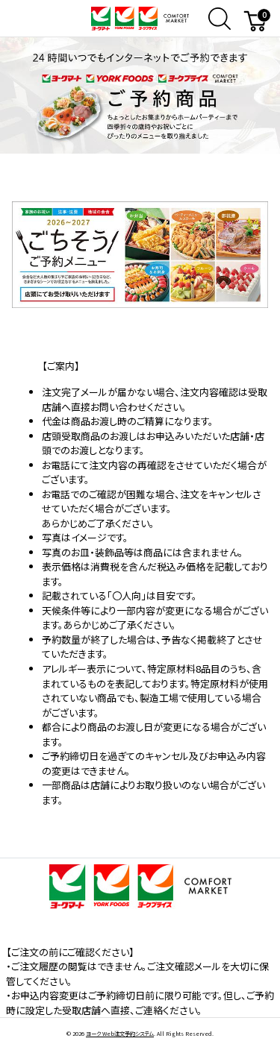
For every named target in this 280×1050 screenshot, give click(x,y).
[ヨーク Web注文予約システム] (139, 17)
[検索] (219, 18)
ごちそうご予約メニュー (140, 216)
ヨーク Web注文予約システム (120, 1033)
